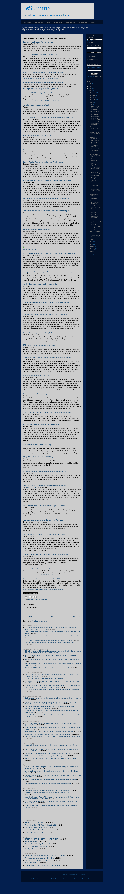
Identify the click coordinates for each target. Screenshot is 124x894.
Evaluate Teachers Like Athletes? (95, 232)
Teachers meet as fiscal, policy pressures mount (95, 118)
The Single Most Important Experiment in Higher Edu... (94, 163)
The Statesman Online (30, 249)
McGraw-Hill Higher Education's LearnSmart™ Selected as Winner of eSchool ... (49, 180)
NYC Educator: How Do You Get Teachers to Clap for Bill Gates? (44, 506)
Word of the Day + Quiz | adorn (34, 832)
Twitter (93, 22)
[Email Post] (25, 597)
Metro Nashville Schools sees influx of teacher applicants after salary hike (46, 211)
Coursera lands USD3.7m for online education (95, 128)
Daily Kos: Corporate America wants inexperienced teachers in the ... (45, 485)
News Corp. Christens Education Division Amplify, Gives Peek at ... (44, 72)
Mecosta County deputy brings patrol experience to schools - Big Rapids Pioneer (51, 758)
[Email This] (29, 597)
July (91, 104)
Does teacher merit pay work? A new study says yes (95, 139)
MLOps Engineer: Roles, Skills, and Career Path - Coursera (44, 679)
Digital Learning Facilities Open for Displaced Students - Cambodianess (48, 783)
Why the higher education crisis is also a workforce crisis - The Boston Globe (49, 642)
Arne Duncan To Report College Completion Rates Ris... (95, 190)
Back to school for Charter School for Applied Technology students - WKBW (49, 731)
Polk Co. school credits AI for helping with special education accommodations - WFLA (52, 636)
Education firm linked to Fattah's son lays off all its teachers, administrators (47, 357)
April (91, 244)
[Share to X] (33, 597)
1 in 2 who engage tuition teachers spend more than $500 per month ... (45, 579)
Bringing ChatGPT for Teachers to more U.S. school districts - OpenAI (47, 668)
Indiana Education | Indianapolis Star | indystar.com (39, 569)
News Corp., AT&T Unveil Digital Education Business (40, 54)
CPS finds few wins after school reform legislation (39, 345)
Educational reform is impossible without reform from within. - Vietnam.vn (48, 790)
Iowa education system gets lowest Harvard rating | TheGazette (43, 520)
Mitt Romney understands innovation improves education (41, 424)
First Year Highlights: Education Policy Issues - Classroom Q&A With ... (45, 534)
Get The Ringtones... (31, 841)
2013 (90, 88)
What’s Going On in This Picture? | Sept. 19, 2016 (41, 825)
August (92, 102)
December (93, 93)
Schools (37, 600)
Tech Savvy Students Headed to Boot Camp (95, 169)
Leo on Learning (70, 22)
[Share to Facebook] (34, 597)
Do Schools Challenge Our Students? (94, 202)
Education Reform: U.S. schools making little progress (95, 144)
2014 (90, 86)
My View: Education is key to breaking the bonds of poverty (42, 284)
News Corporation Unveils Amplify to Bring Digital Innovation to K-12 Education (48, 117)
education (31, 600)
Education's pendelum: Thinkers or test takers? (94, 179)
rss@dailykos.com (31, 487)
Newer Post (28, 616)
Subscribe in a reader (92, 59)
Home (52, 616)
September (93, 99)
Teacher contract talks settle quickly (34, 150)
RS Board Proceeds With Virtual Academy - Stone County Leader (46, 756)
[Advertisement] (44, 814)
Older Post (76, 616)
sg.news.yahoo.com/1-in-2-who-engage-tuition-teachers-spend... (43, 589)
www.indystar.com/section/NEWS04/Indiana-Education (40, 575)
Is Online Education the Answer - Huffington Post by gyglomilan (43, 82)
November (93, 95)
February (92, 249)
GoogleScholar (83, 22)
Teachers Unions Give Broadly (94, 184)
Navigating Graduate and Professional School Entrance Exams (45, 855)
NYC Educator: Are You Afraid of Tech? (95, 150)
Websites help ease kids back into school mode (95, 113)
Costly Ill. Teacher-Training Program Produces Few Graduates (43, 162)
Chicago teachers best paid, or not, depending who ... (95, 174)
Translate (93, 42)
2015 (90, 84)
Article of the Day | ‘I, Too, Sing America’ (37, 830)
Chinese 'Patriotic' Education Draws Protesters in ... (95, 108)
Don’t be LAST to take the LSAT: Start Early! (39, 860)
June (91, 239)
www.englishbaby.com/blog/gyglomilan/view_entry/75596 (41, 89)
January (92, 251)
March (92, 246)
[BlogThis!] (31, 597)
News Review (27, 22)
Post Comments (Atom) (39, 621)
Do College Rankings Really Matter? (36, 827)
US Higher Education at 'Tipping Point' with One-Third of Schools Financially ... (48, 272)
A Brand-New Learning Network (35, 822)
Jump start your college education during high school (40, 333)
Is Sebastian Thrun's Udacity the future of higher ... (95, 223)
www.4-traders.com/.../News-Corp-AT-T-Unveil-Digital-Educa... (43, 101)
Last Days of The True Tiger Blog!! (36, 846)
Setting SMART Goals (32, 863)
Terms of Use (75, 874)
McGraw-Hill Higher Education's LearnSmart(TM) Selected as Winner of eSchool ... (49, 253)
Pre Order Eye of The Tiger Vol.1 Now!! (37, 844)
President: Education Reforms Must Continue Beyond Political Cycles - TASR (50, 793)
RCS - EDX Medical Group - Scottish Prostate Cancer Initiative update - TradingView (52, 689)
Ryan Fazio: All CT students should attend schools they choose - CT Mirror (49, 640)
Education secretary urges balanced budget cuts (95, 123)
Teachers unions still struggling (95, 211)
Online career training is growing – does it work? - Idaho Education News (48, 753)
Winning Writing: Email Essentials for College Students (42, 865)
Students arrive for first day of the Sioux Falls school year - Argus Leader (48, 734)
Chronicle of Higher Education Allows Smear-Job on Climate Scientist (45, 554)
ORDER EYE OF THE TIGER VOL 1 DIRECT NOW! (42, 839)
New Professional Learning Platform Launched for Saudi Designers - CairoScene (51, 779)
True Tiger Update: (31, 849)
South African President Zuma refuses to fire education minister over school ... (48, 302)
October (92, 97)
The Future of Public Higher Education (95, 236)
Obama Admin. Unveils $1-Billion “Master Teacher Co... (95, 156)
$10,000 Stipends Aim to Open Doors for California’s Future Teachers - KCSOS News (52, 659)
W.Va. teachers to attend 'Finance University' (37, 445)
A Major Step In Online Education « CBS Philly (38, 457)
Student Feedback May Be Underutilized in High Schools (94, 196)
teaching (44, 600)
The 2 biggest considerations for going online (39, 858)
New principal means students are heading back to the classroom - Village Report (51, 745)
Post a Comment (32, 607)
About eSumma (39, 22)
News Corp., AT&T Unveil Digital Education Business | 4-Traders (44, 93)
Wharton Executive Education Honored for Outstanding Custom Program (46, 198)
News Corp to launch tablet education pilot (95, 133)
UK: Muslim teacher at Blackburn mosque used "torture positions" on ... (45, 471)
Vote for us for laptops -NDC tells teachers (36, 229)
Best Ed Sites (58, 22)
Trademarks (83, 874)
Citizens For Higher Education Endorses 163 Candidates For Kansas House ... (48, 412)
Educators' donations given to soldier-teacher (37, 135)
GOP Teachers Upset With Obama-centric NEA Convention (95, 217)
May (91, 242)
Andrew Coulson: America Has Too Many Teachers (95, 207)
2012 (90, 91)
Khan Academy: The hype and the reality (36, 375)
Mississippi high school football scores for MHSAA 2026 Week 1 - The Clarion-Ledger (52, 736)
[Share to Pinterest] (36, 597)
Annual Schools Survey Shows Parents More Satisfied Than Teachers (45, 314)
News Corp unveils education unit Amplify (36, 105)
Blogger (90, 878)
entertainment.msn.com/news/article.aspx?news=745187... (42, 78)
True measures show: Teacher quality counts (37, 394)
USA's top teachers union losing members (95, 228)
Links (48, 22)
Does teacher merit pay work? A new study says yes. (40, 42)
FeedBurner (98, 76)
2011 (90, 254)
